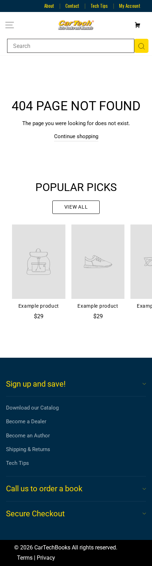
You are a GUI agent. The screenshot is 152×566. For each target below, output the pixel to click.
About (49, 5)
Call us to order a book (44, 488)
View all (76, 207)
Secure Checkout (35, 513)
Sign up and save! (36, 384)
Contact (72, 5)
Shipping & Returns (28, 449)
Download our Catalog (32, 408)
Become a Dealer (26, 421)
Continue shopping (76, 136)
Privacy (46, 557)
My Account (129, 5)
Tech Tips (99, 5)
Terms (25, 557)
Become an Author (28, 435)
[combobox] (70, 46)
